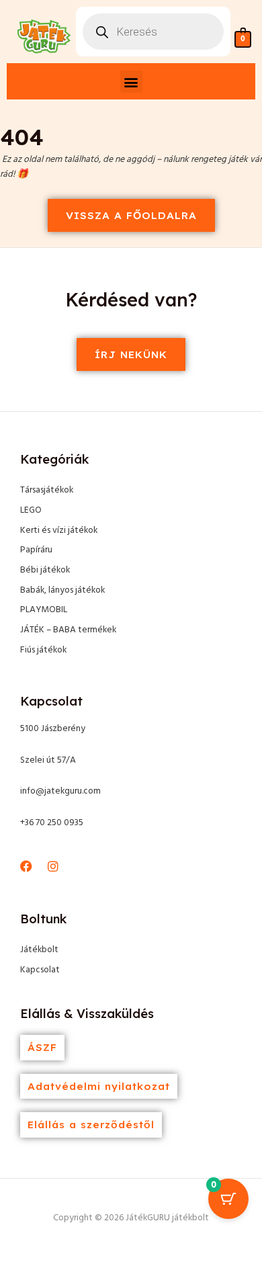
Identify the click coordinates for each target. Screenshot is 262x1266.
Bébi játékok (45, 570)
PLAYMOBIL (43, 610)
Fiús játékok (43, 650)
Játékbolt (39, 950)
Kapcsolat (40, 970)
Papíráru (36, 550)
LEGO (31, 510)
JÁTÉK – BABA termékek (68, 630)
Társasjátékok (46, 490)
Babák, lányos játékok (62, 590)
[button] (131, 82)
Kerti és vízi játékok (58, 530)
